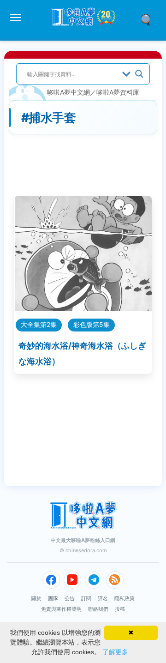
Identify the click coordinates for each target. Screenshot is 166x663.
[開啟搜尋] (149, 19)
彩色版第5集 (91, 324)
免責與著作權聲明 (61, 609)
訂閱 (86, 598)
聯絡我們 (98, 609)
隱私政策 (124, 598)
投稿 (120, 609)
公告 (70, 598)
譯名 (103, 598)
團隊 (53, 598)
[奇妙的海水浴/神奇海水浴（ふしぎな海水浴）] (83, 308)
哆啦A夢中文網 (68, 92)
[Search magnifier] (139, 73)
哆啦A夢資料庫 (117, 92)
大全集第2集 (39, 324)
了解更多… (118, 652)
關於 (36, 598)
